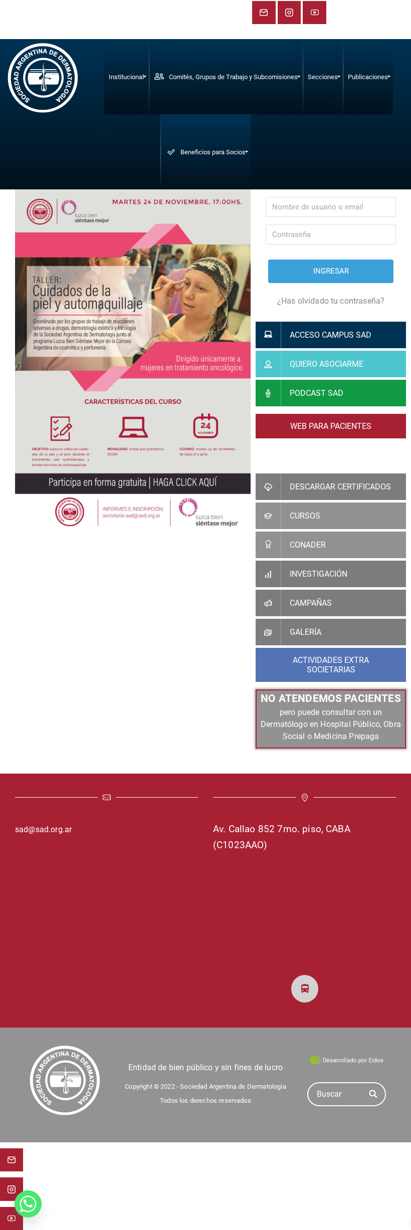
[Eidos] (346, 1059)
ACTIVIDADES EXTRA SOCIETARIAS (331, 664)
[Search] (373, 1094)
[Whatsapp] (28, 1203)
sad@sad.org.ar (43, 829)
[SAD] (42, 76)
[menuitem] (126, 76)
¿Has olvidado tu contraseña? (330, 301)
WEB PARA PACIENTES (330, 426)
